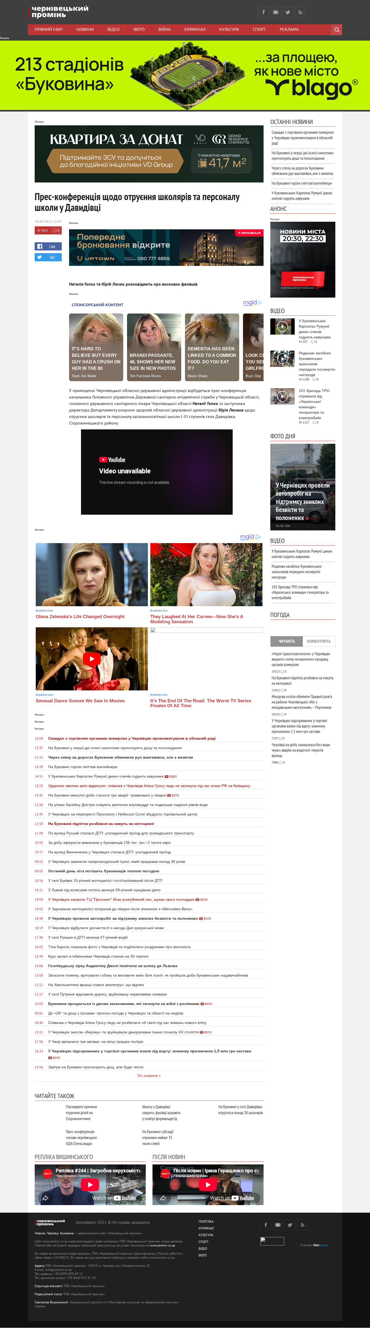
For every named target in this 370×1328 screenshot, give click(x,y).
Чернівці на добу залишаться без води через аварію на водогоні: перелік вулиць (301, 750)
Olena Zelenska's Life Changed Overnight (80, 616)
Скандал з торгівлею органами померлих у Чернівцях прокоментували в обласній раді (303, 137)
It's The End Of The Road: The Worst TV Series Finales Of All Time (200, 703)
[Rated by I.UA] (272, 1244)
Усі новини (147, 1076)
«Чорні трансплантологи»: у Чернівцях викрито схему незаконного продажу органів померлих (301, 659)
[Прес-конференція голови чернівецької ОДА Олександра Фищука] (48, 1137)
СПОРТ (204, 1242)
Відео (114, 29)
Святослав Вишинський (51, 1303)
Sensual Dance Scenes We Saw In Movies (80, 700)
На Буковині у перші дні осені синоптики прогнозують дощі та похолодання (302, 155)
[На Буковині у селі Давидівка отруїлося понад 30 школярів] (200, 1113)
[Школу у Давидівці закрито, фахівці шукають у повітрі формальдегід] (124, 1113)
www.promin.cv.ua (162, 1246)
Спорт (259, 29)
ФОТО (203, 1256)
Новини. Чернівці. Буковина (54, 1234)
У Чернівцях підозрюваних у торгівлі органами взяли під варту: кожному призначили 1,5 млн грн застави (299, 726)
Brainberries (44, 610)
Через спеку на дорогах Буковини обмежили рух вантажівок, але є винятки (302, 170)
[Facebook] (263, 12)
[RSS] (300, 12)
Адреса (39, 1266)
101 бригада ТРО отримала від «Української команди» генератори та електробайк (300, 592)
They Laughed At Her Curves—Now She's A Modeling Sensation (196, 619)
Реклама (289, 29)
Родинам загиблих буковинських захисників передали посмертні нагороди (297, 571)
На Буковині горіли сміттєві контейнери (302, 183)
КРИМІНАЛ (206, 1229)
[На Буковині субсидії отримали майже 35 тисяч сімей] (124, 1137)
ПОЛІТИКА (206, 1222)
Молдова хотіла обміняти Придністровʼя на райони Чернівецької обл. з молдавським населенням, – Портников (302, 702)
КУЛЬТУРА (206, 1236)
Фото (139, 29)
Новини (85, 29)
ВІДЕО (203, 1249)
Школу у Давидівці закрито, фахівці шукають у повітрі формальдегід (161, 1112)
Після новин (168, 1157)
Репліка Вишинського (64, 1157)
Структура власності (49, 1286)
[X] (288, 12)
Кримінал (195, 29)
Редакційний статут (49, 1295)
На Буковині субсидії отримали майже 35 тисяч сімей (158, 1137)
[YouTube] (275, 12)
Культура (229, 29)
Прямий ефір (49, 29)
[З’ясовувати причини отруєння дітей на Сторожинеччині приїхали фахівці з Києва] (48, 1113)
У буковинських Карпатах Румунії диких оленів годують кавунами (302, 195)
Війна (164, 29)
